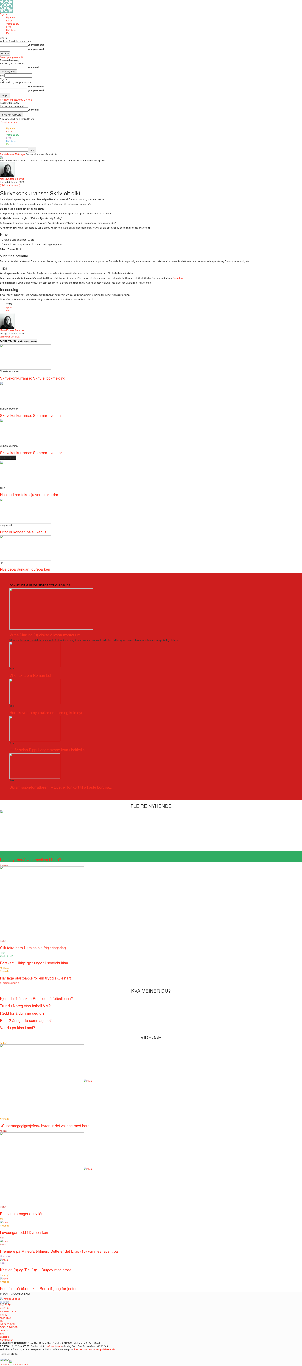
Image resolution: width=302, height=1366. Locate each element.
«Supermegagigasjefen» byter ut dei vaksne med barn (44, 1125)
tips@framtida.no (53, 1346)
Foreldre (23, 1364)
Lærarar (15, 1364)
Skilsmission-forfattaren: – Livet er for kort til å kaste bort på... (60, 787)
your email (33, 67)
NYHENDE (5, 1305)
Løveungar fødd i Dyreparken (24, 1232)
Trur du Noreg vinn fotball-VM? (25, 1005)
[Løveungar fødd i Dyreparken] (4, 1222)
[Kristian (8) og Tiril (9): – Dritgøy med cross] (4, 1259)
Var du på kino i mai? (17, 1027)
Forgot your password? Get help (16, 99)
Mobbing (4, 968)
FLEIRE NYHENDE (9, 983)
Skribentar (5, 1336)
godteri (3, 1042)
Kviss (8, 33)
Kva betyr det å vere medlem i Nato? (30, 859)
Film (2, 1237)
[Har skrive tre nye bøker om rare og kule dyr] (34, 691)
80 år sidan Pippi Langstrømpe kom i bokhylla (47, 749)
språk (9, 307)
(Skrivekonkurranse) (10, 185)
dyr (1, 1218)
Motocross (5, 1256)
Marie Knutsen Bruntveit (12, 178)
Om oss (4, 1330)
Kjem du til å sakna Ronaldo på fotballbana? (36, 998)
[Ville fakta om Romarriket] (34, 653)
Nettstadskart (6, 1339)
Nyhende (10, 17)
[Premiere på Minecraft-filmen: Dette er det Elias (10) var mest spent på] (4, 1240)
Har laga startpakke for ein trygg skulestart (35, 978)
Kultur (9, 20)
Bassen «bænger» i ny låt (21, 1213)
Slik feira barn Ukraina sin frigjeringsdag (33, 947)
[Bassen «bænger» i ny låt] (46, 1168)
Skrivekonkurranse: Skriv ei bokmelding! (33, 378)
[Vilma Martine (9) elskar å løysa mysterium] (51, 608)
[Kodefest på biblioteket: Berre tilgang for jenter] (4, 1278)
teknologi (4, 1275)
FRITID (3, 1314)
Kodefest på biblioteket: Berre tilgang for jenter (38, 1288)
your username (36, 44)
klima (2, 952)
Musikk (3, 1130)
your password (36, 49)
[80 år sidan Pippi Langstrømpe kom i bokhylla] (34, 728)
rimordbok (178, 277)
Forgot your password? (11, 57)
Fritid (8, 26)
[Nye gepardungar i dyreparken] (25, 547)
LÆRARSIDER (7, 1324)
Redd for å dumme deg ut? (22, 1013)
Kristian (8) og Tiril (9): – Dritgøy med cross (36, 1269)
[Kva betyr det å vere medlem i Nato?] (42, 830)
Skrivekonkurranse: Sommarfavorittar (31, 415)
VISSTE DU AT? (8, 1311)
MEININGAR (6, 1317)
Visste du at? (12, 23)
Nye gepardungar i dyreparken (25, 569)
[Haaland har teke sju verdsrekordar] (25, 473)
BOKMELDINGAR (9, 1327)
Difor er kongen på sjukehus (23, 532)
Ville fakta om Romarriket (30, 675)
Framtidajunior (7, 154)
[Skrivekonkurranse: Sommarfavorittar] (25, 393)
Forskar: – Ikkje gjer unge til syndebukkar (34, 962)
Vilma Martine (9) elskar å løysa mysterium (44, 634)
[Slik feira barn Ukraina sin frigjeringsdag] (42, 902)
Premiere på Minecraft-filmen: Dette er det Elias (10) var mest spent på (59, 1251)
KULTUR (4, 1308)
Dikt (8, 310)
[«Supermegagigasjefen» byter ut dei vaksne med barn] (46, 1080)
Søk (2, 1333)
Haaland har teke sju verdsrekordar (29, 494)
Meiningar (11, 30)
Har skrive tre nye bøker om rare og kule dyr (45, 712)
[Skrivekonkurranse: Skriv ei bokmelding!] (25, 356)
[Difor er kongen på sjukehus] (25, 510)
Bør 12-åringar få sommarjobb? (26, 1020)
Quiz (2, 1320)
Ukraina (4, 864)
